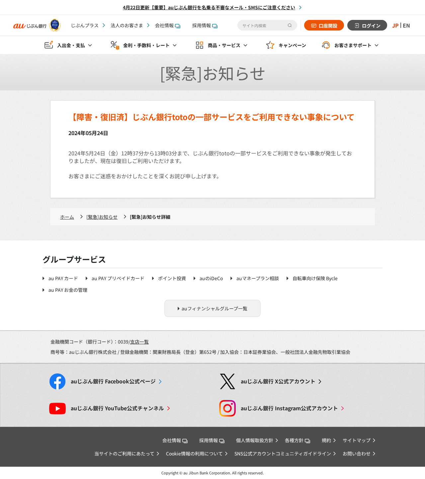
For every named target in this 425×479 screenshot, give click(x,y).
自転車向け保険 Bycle (315, 278)
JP (395, 25)
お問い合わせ (357, 453)
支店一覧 (139, 341)
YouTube (117, 408)
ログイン (371, 25)
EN (406, 25)
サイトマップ (357, 440)
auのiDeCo (211, 278)
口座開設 (328, 25)
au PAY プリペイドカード (118, 278)
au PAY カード (63, 278)
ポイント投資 (172, 278)
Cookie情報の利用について (194, 453)
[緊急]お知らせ (102, 216)
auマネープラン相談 (257, 278)
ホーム (67, 216)
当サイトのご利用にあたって (124, 453)
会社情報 (164, 25)
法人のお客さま (127, 25)
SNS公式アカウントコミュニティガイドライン (282, 453)
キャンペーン (292, 45)
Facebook (113, 381)
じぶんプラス (85, 25)
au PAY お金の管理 (67, 289)
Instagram (289, 408)
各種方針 (294, 440)
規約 (326, 440)
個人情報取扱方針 (254, 440)
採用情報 (201, 25)
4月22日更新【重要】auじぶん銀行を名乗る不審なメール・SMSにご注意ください (209, 7)
